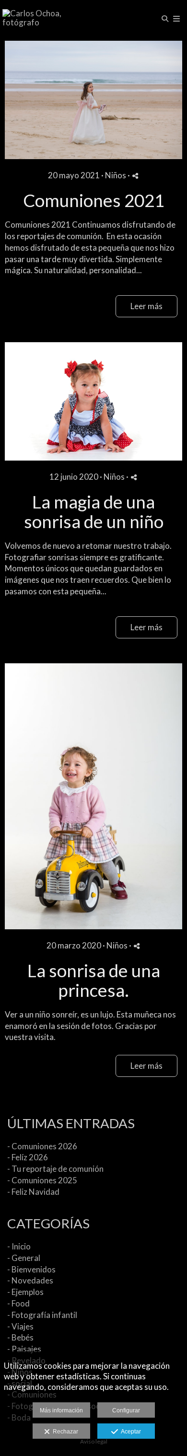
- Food (18, 1303)
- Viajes (20, 1326)
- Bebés (20, 1337)
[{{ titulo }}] (93, 100)
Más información (61, 1410)
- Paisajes (24, 1349)
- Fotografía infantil (42, 1315)
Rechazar (64, 1431)
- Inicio (19, 1246)
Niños (115, 175)
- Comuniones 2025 (42, 1180)
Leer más (146, 306)
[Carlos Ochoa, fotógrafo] (48, 18)
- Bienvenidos (31, 1269)
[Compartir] (135, 176)
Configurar (126, 1410)
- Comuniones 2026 (42, 1146)
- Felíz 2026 (27, 1157)
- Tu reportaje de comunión (55, 1169)
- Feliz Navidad (33, 1192)
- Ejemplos (25, 1292)
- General (23, 1258)
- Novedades (30, 1280)
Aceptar (129, 1431)
